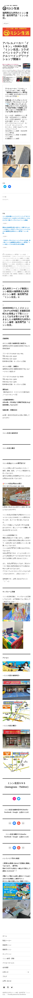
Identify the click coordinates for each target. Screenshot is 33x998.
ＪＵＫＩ (14, 256)
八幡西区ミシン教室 (22, 272)
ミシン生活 (6, 260)
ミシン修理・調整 (8, 958)
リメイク (13, 272)
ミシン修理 (20, 258)
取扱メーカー (7, 940)
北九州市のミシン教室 (22, 264)
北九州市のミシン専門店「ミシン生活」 (16, 254)
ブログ (5, 976)
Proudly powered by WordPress (17, 994)
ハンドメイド (20, 256)
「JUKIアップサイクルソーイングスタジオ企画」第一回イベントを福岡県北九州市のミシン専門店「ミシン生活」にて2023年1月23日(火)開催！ (16, 242)
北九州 (14, 262)
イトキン (6, 268)
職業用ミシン (12, 266)
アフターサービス (8, 963)
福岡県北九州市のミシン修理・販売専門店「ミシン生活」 (15, 15)
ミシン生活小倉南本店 (10, 433)
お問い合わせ (7, 981)
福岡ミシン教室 (8, 275)
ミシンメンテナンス (11, 258)
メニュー (6, 23)
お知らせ (5, 972)
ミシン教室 (26, 258)
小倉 (11, 273)
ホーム (5, 936)
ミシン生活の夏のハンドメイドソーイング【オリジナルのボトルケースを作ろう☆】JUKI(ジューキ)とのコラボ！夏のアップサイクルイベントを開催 (16, 218)
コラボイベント (14, 268)
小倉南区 (15, 273)
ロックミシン (7, 262)
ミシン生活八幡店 (14, 260)
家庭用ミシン (7, 945)
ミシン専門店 (6, 270)
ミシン (28, 268)
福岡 (7, 266)
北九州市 (6, 273)
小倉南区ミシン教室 (23, 273)
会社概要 (5, 967)
